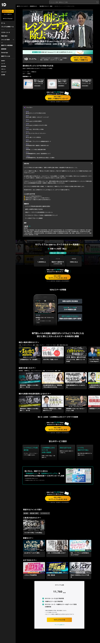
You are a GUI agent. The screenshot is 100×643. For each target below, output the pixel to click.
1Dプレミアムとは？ (8, 18)
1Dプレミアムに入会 (8, 11)
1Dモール (3, 69)
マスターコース (5, 32)
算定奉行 (3, 60)
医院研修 (3, 49)
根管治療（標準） (34, 513)
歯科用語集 (3, 66)
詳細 (29, 226)
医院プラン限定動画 (6, 45)
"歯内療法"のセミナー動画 (45, 6)
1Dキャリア (3, 72)
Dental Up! (4, 52)
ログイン (9, 14)
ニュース (3, 63)
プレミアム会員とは (59, 624)
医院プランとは (5, 56)
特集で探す (4, 36)
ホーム (3, 23)
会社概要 (3, 74)
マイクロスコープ (45, 513)
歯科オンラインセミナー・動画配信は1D (27, 6)
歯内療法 (26, 513)
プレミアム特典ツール (7, 27)
